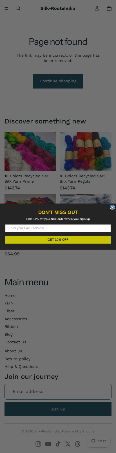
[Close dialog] (112, 207)
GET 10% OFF (58, 239)
